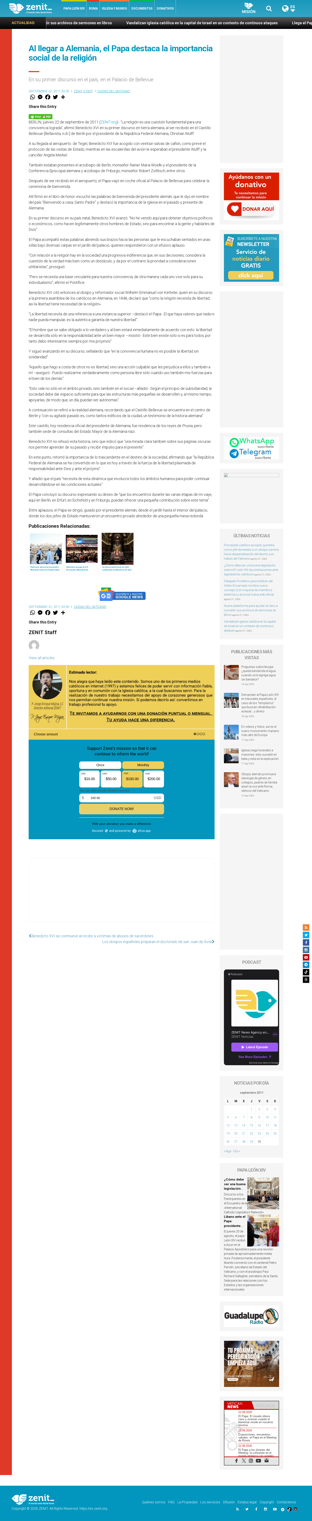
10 (267, 1117)
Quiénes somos (153, 1502)
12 (228, 1125)
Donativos (165, 8)
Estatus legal (247, 1502)
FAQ (171, 1502)
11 (275, 1117)
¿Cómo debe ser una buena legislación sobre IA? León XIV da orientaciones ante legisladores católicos (251, 570)
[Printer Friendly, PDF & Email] (40, 116)
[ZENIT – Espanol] (35, 8)
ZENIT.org (108, 122)
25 (275, 1133)
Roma (93, 8)
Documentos (142, 8)
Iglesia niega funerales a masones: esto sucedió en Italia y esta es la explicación (260, 754)
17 (267, 1125)
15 (251, 1125)
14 (243, 1125)
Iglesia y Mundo (114, 8)
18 (275, 1125)
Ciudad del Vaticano (113, 91)
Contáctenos (286, 1502)
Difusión (229, 1502)
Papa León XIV (74, 8)
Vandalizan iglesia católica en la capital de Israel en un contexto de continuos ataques (124, 23)
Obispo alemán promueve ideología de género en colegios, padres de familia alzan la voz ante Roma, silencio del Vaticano (259, 782)
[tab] (238, 1405)
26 (228, 1141)
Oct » (236, 1151)
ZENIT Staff (83, 91)
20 (236, 1133)
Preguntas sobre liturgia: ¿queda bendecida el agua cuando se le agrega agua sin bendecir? (258, 673)
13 (236, 1125)
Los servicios (210, 1502)
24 (267, 1133)
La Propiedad (187, 1502)
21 (243, 1133)
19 (228, 1133)
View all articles (42, 658)
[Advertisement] (121, 894)
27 (236, 1141)
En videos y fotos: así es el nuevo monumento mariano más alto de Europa (260, 731)
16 (259, 1125)
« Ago (227, 1151)
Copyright (267, 1502)
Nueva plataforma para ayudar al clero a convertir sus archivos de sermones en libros (251, 610)
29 (251, 1141)
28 (243, 1141)
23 (259, 1133)
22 (251, 1133)
